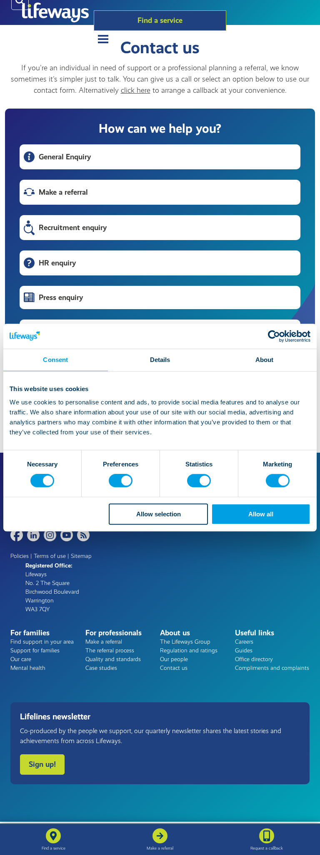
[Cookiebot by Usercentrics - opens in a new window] (274, 336)
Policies (19, 556)
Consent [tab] (55, 359)
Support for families (35, 650)
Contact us (174, 668)
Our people (174, 659)
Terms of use (50, 556)
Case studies (101, 668)
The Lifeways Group (185, 641)
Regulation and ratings (189, 650)
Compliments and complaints (272, 668)
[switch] (120, 481)
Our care (20, 659)
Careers (244, 641)
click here (135, 90)
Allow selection (158, 514)
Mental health (27, 668)
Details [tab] (160, 359)
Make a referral (103, 641)
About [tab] (264, 359)
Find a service (160, 20)
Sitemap (81, 556)
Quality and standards (113, 659)
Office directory (254, 659)
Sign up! (42, 764)
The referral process (109, 650)
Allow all (260, 514)
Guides (243, 650)
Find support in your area (42, 641)
